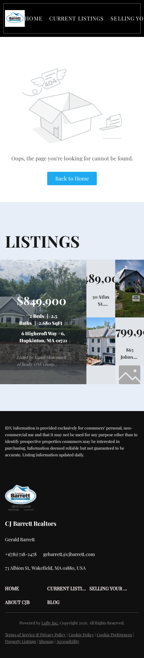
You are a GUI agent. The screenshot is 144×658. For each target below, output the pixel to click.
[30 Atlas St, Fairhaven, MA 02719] (129, 315)
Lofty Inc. (50, 622)
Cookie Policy (81, 634)
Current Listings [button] (76, 18)
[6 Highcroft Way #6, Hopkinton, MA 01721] (43, 382)
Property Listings (20, 641)
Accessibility (68, 641)
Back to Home (72, 178)
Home (33, 18)
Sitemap (46, 641)
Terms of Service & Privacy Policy (35, 634)
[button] (15, 18)
